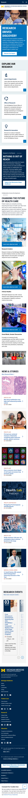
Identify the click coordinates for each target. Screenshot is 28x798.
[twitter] (7, 695)
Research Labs (4, 717)
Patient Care (5, 698)
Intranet (3, 739)
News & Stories (4, 691)
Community (4, 687)
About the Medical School (7, 737)
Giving (2, 689)
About (2, 683)
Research (4, 712)
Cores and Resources (6, 721)
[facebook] (2, 695)
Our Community (5, 733)
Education (4, 728)
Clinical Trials (4, 715)
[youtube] (10, 695)
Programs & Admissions (6, 731)
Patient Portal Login (5, 705)
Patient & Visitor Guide (6, 703)
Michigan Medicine (7, 680)
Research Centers (5, 719)
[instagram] (5, 695)
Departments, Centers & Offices (8, 735)
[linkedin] (7, 725)
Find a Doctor (4, 701)
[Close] (25, 786)
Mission (3, 685)
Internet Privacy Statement (11, 794)
